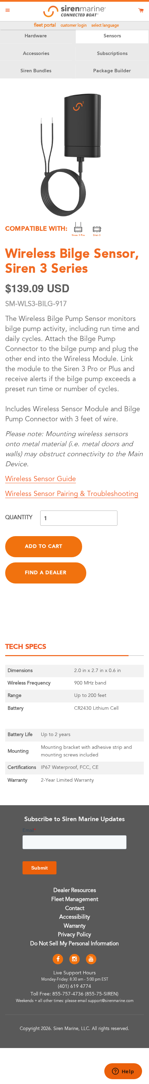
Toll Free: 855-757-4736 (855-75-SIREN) (74, 994)
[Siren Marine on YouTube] (91, 959)
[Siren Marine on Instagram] (74, 959)
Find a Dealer (46, 572)
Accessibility (74, 917)
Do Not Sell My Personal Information (74, 944)
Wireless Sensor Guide (40, 479)
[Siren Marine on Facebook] (58, 959)
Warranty (75, 926)
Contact (74, 908)
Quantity (18, 518)
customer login (74, 26)
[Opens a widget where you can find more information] (123, 1072)
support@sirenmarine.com (110, 1001)
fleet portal (45, 26)
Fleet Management (74, 899)
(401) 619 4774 (74, 986)
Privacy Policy (74, 935)
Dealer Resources (74, 890)
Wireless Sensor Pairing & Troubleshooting (71, 494)
